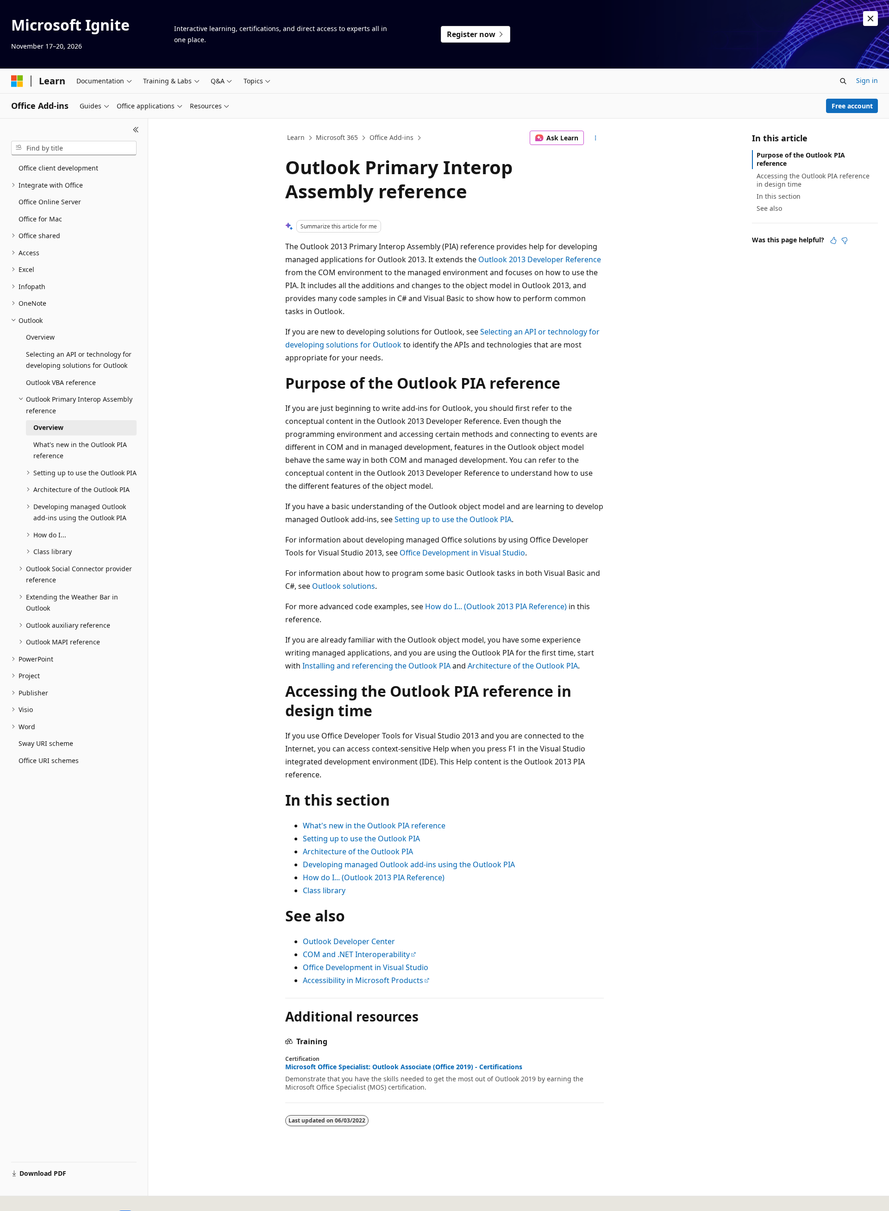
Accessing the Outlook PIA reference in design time (813, 180)
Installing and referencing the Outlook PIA (376, 666)
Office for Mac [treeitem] (40, 218)
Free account (852, 105)
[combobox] (74, 148)
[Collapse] (136, 129)
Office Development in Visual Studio (462, 553)
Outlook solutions (343, 586)
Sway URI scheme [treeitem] (46, 743)
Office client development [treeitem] (58, 168)
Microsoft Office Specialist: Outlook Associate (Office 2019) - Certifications (403, 1067)
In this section (779, 196)
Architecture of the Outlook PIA (523, 666)
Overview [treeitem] (40, 337)
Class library (324, 890)
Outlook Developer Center (349, 941)
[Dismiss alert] (870, 18)
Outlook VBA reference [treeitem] (61, 382)
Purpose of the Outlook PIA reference (801, 159)
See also (769, 208)
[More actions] (596, 138)
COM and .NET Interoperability (356, 954)
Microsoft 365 (337, 137)
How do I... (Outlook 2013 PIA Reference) (496, 606)
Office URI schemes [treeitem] (49, 760)
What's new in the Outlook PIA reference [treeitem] (80, 450)
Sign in (867, 80)
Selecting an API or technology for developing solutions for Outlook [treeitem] (78, 360)
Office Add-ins (391, 137)
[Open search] (843, 81)
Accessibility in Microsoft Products (363, 980)
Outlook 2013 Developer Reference (539, 259)
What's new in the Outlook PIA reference (374, 825)
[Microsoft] (17, 81)
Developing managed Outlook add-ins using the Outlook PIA (409, 864)
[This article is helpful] (833, 240)
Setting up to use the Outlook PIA (453, 519)
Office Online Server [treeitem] (50, 201)
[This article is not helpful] (844, 240)
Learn (296, 137)
